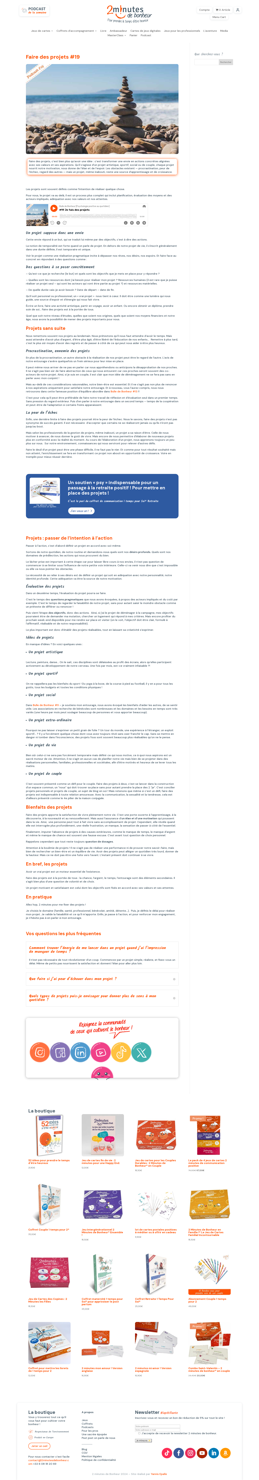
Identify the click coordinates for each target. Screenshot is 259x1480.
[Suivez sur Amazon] (225, 1453)
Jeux (85, 1420)
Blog (84, 1449)
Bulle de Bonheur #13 (124, 391)
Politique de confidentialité (99, 1460)
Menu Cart (219, 17)
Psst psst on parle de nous (98, 1438)
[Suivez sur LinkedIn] (213, 1453)
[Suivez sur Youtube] (202, 1453)
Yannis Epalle (159, 1474)
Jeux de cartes (40, 31)
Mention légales (92, 1456)
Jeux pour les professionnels (182, 31)
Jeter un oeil (39, 1446)
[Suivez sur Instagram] (190, 1453)
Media (224, 31)
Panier (133, 35)
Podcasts (88, 1427)
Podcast (146, 35)
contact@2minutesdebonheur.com (48, 1462)
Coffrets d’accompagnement (75, 31)
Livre (103, 31)
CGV (85, 1453)
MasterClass (115, 35)
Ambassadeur (118, 31)
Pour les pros (90, 1431)
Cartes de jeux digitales (145, 31)
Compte (204, 10)
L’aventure (210, 31)
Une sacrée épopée (94, 1434)
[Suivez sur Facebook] (178, 1453)
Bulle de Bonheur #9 (46, 705)
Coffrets (87, 1424)
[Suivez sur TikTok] (167, 1453)
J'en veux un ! (79, 511)
